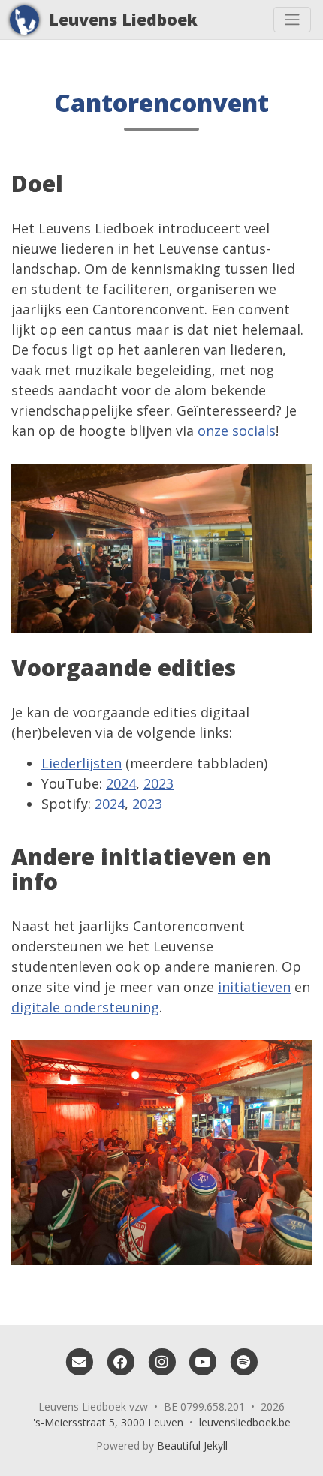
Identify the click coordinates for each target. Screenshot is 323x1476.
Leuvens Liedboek (123, 19)
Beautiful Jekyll (192, 1445)
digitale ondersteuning (85, 1007)
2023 (158, 783)
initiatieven (254, 987)
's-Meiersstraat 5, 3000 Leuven (108, 1422)
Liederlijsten (81, 763)
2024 (121, 783)
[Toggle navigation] (292, 19)
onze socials (237, 431)
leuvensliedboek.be (245, 1422)
